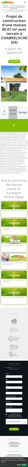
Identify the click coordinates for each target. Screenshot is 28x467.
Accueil (12, 5)
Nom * (7, 385)
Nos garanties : (14, 314)
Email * (7, 390)
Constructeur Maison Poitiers (14, 454)
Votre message (9, 407)
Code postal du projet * (11, 396)
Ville (7, 379)
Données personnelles (14, 446)
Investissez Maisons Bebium (14, 443)
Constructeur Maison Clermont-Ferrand (14, 456)
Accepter (24, 464)
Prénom (7, 373)
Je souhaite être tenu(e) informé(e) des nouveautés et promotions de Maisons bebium (15, 415)
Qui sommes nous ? (14, 442)
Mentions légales (14, 445)
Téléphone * (8, 401)
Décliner (19, 464)
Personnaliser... (4, 464)
